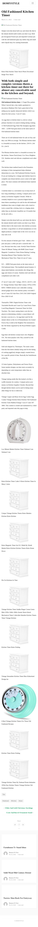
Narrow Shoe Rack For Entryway (18, 898)
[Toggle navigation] (32, 3)
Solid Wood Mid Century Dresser (17, 873)
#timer (20, 801)
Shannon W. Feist (13, 852)
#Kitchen (13, 801)
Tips (4, 794)
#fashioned (6, 801)
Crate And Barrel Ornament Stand (19, 813)
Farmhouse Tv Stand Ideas (15, 847)
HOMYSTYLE (11, 3)
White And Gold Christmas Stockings (19, 808)
